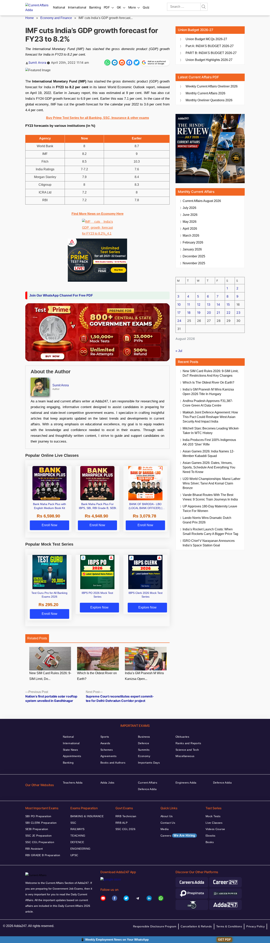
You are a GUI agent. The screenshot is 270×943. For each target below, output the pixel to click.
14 (218, 304)
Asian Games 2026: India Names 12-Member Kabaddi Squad (208, 454)
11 (188, 304)
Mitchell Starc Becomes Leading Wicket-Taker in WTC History (211, 431)
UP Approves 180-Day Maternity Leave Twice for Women (210, 509)
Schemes (106, 749)
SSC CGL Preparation (39, 842)
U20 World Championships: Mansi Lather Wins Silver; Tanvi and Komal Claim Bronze (211, 483)
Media (164, 829)
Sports (104, 736)
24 (179, 321)
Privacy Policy (255, 926)
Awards (105, 743)
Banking (95, 7)
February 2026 (193, 242)
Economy (144, 756)
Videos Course (215, 829)
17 (178, 313)
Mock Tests (213, 816)
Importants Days (149, 762)
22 (228, 313)
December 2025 (194, 256)
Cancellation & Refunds (196, 926)
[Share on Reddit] (122, 62)
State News (70, 749)
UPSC (74, 855)
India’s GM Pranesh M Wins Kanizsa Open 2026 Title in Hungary (208, 392)
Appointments (72, 756)
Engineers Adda (186, 782)
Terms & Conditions (229, 926)
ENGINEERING (80, 848)
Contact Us (167, 822)
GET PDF (224, 939)
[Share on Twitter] (137, 62)
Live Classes (214, 822)
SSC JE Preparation (38, 835)
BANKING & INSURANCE (87, 816)
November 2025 (194, 263)
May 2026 (189, 221)
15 (228, 304)
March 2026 (191, 235)
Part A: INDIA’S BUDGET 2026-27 (210, 46)
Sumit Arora (37, 62)
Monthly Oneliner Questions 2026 (209, 100)
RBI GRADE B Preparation (42, 855)
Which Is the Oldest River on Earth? (97, 675)
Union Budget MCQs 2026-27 (206, 39)
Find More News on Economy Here (98, 213)
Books (210, 842)
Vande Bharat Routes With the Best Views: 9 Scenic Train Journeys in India (210, 497)
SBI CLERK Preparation (41, 822)
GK (119, 7)
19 (198, 313)
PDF (107, 7)
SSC (73, 822)
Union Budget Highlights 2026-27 (209, 60)
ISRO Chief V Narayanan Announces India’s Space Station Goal (209, 543)
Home (29, 18)
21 (218, 313)
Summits (143, 749)
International (77, 7)
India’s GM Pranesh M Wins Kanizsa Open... (144, 675)
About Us (166, 816)
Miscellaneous (185, 756)
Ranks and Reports (188, 743)
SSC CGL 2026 (125, 829)
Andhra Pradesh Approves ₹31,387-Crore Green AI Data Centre (208, 403)
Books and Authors (112, 762)
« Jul (179, 351)
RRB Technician (125, 816)
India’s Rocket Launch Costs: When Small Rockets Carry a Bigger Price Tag (210, 531)
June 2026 (190, 214)
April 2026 (190, 228)
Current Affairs (147, 782)
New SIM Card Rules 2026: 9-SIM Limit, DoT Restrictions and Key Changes (210, 373)
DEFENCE (77, 842)
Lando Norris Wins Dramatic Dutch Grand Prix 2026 (207, 520)
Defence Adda (147, 789)
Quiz (146, 7)
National (59, 7)
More (132, 7)
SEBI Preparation (36, 829)
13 (208, 304)
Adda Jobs (107, 782)
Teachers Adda (72, 782)
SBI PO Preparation (38, 816)
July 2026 (189, 207)
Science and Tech (187, 749)
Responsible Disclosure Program (155, 926)
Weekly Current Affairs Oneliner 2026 (212, 86)
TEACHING (77, 835)
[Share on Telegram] (115, 62)
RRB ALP (121, 822)
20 (209, 313)
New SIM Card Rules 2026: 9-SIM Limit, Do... (50, 675)
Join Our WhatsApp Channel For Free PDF (61, 295)
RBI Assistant (34, 848)
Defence (143, 743)
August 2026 (202, 201)
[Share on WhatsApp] (107, 62)
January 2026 (192, 249)
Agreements (108, 756)
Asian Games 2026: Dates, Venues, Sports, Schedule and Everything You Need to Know (209, 467)
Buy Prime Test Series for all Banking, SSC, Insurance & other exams (97, 117)
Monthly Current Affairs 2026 (205, 93)
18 (189, 313)
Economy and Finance (56, 18)
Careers (177, 835)
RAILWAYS (77, 829)
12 (198, 304)
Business (144, 736)
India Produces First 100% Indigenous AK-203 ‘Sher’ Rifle (209, 442)
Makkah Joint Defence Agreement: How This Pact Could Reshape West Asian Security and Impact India (210, 417)
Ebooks (210, 835)
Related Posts (37, 638)
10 (179, 304)
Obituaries (182, 736)
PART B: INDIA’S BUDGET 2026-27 (211, 53)
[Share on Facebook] (129, 62)
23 (238, 313)
